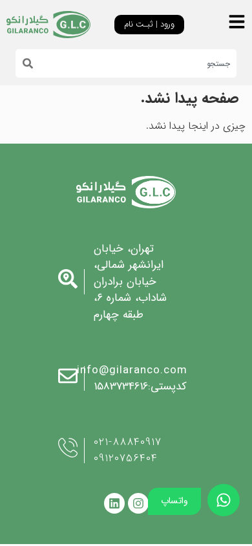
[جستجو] (24, 63)
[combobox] (134, 63)
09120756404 (126, 458)
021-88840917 (128, 442)
